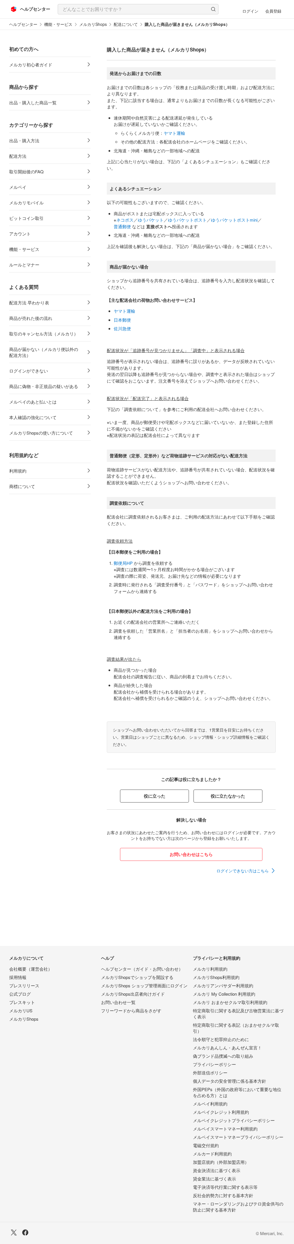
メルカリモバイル (26, 202)
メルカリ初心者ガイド (30, 65)
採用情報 (17, 977)
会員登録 (273, 11)
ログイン (250, 11)
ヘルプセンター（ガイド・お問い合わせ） (142, 969)
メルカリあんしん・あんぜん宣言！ (227, 1048)
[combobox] (138, 9)
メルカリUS (20, 1010)
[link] (246, 870)
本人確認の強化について (33, 417)
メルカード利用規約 (212, 1154)
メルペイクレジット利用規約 (221, 1112)
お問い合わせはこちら (191, 854)
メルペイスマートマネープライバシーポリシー (238, 1137)
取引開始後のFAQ (26, 171)
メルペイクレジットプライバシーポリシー (234, 1120)
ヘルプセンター (23, 24)
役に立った (154, 796)
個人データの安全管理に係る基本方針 (229, 1081)
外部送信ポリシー (210, 1073)
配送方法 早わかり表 (29, 303)
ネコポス (125, 220)
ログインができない (28, 371)
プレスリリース (24, 985)
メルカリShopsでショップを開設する (137, 977)
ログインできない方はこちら (242, 871)
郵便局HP (123, 563)
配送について (126, 24)
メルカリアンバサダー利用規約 (223, 985)
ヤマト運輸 (174, 133)
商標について (22, 486)
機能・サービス (58, 24)
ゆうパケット (151, 220)
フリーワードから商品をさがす (131, 1010)
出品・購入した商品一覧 (33, 102)
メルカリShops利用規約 (216, 977)
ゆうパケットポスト (187, 220)
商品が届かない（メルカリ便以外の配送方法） (43, 352)
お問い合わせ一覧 (118, 1002)
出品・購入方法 (24, 140)
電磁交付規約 (206, 1145)
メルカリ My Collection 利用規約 (224, 994)
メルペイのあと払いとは (33, 402)
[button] (213, 9)
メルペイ (17, 187)
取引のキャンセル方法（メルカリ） (43, 334)
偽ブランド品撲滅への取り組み (223, 1056)
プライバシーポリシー (214, 1064)
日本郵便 (122, 320)
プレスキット (22, 1002)
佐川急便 (122, 328)
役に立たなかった (228, 796)
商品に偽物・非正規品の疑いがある (43, 386)
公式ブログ (20, 994)
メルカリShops (93, 24)
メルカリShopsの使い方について (41, 433)
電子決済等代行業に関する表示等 (225, 1187)
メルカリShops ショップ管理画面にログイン (144, 985)
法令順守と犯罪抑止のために (221, 1039)
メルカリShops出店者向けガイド (133, 994)
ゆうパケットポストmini (234, 220)
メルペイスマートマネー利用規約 (225, 1129)
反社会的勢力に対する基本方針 (223, 1195)
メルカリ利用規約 (210, 969)
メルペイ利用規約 (210, 1104)
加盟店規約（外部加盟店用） (221, 1162)
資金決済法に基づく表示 (216, 1170)
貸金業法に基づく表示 (214, 1179)
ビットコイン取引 (26, 218)
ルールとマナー (24, 265)
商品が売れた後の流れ (30, 318)
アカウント (20, 234)
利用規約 (17, 471)
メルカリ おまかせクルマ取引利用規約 (230, 1002)
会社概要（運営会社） (30, 969)
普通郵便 (122, 226)
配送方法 (17, 156)
